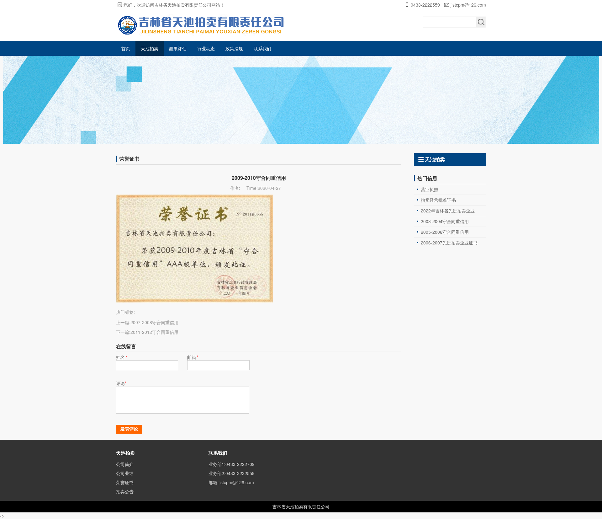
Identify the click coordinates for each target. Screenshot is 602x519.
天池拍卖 (149, 48)
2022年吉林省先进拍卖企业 (448, 210)
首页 (125, 48)
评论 (121, 383)
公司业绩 (125, 473)
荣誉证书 (125, 482)
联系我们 (262, 48)
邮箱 (192, 357)
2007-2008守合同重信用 (154, 322)
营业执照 (429, 189)
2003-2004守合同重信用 (445, 221)
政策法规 (234, 48)
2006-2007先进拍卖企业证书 (449, 242)
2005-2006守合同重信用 (445, 232)
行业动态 (206, 48)
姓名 (121, 357)
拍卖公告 (125, 491)
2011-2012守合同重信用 (154, 332)
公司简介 (125, 464)
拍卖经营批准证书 (438, 200)
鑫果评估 (178, 48)
